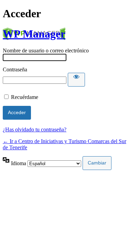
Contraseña (15, 69)
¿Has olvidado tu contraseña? (34, 129)
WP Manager (34, 34)
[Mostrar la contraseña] (76, 80)
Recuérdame (24, 97)
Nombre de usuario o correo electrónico (46, 50)
